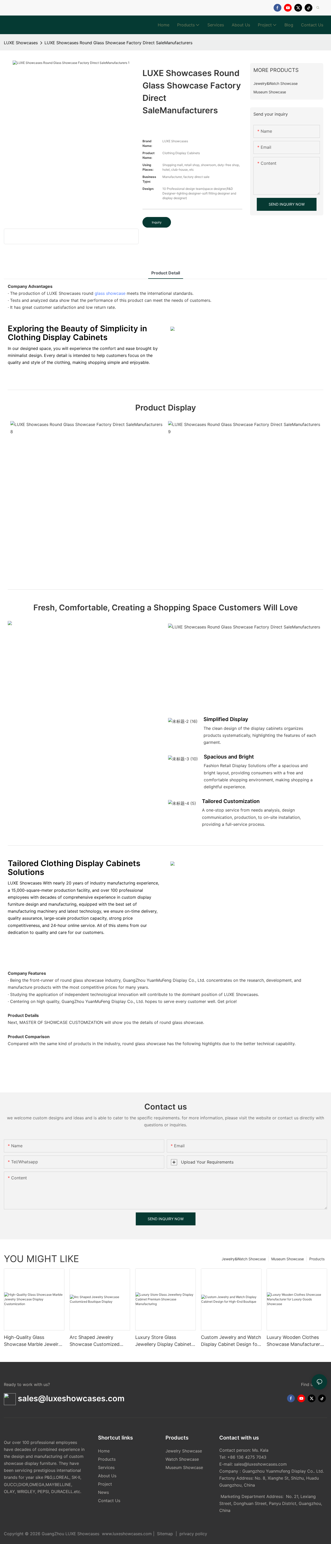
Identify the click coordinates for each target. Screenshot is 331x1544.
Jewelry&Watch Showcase (244, 1259)
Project (105, 1484)
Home (104, 1450)
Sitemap (165, 1533)
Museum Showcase (287, 1259)
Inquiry (157, 222)
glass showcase (110, 293)
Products (317, 1259)
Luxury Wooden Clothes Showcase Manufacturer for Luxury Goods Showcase (293, 1341)
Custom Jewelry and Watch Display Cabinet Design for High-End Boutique (231, 1341)
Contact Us (109, 1500)
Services (106, 1467)
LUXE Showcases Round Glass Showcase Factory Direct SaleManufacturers (118, 42)
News (103, 1492)
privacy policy (192, 1533)
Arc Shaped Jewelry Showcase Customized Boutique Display (94, 1341)
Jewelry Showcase (184, 1450)
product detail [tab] (165, 272)
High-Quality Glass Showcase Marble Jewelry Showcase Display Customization (32, 1341)
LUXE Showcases (21, 42)
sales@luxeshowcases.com (260, 1464)
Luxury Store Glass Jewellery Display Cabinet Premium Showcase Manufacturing (163, 1341)
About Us (107, 1475)
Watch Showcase (182, 1459)
